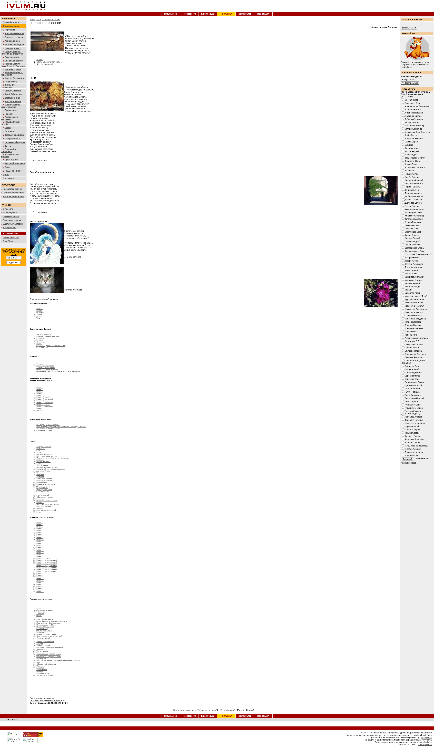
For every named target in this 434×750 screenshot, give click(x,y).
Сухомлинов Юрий (413, 385)
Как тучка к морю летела (46, 456)
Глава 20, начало (43, 558)
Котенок (39, 340)
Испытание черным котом (46, 501)
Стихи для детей (43, 638)
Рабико (39, 310)
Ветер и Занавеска (44, 480)
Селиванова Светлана (415, 354)
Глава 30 (40, 590)
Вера (7, 167)
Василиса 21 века (43, 506)
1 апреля (40, 614)
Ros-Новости (189, 14)
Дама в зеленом (43, 645)
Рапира (39, 309)
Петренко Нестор (413, 322)
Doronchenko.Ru (11, 237)
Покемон (40, 503)
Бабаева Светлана (414, 119)
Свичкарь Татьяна (413, 351)
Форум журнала (11, 26)
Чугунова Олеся (412, 436)
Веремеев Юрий (412, 161)
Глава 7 (39, 534)
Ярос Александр (412, 455)
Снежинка (40, 342)
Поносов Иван (411, 331)
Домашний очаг (12, 98)
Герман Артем (411, 174)
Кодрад (39, 316)
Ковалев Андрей (412, 241)
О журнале (8, 178)
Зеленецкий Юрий (413, 212)
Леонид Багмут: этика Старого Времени (13, 65)
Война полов (41, 670)
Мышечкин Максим (414, 302)
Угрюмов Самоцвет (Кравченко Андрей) (412, 412)
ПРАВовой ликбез (14, 171)
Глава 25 (40, 580)
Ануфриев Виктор (413, 116)
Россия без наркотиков (8, 150)
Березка (39, 499)
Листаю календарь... (44, 610)
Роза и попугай (42, 495)
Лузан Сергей (411, 270)
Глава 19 (40, 556)
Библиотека (11, 110)
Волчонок (40, 460)
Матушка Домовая (43, 334)
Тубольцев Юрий (413, 405)
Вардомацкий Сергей (415, 158)
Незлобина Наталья (414, 306)
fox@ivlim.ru (406, 67)
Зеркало (39, 364)
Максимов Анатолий (414, 277)
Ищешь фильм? (13, 48)
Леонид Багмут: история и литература (12, 52)
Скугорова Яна (412, 366)
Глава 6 (39, 532)
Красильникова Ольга (415, 251)
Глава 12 (40, 543)
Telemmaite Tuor (412, 103)
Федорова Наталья (414, 420)
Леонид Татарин (13, 90)
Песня (39, 59)
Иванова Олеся (412, 225)
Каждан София (412, 228)
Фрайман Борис (412, 430)
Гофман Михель (412, 187)
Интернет (9, 131)
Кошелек (40, 668)
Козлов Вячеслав (413, 245)
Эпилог (39, 410)
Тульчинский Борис (414, 408)
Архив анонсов (12, 41)
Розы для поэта (42, 673)
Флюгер (39, 508)
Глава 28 (40, 586)
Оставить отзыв (38, 701)
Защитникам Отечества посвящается (51, 621)
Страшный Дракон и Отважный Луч (50, 346)
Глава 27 (40, 584)
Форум (250, 710)
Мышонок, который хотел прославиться (52, 458)
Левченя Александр (414, 264)
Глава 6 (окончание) (44, 399)
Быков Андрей (411, 154)
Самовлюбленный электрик (47, 336)
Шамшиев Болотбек (414, 439)
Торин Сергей (411, 401)
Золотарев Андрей (414, 219)
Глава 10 (40, 539)
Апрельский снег (43, 471)
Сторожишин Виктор (415, 382)
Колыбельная (41, 629)
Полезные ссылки (12, 220)
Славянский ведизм (15, 142)
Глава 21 (40, 573)
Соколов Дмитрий (413, 372)
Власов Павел (411, 164)
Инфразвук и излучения (9, 118)
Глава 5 (39, 395)
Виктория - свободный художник (49, 647)
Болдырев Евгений (414, 138)
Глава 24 (40, 579)
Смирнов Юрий (412, 369)
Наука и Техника (13, 101)
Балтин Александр (14, 78)
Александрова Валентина (417, 106)
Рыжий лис (40, 449)
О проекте (8, 209)
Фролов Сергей (412, 433)
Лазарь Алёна (411, 261)
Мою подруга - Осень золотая (48, 623)
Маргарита (40, 666)
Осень (39, 616)
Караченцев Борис (413, 232)
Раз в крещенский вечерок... (48, 425)
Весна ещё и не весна (45, 653)
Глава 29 (40, 588)
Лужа (38, 452)
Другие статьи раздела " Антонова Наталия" (195, 710)
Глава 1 (39, 388)
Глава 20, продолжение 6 (46, 569)
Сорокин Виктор (412, 376)
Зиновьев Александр (414, 216)
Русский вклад (12, 57)
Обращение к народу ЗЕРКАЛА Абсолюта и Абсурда (58, 371)
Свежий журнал (11, 22)
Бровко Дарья (411, 142)
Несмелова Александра (416, 309)
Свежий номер (227, 710)
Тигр (38, 318)
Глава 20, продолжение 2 (46, 562)
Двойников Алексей (414, 196)
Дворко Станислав (413, 200)
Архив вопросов (408, 463)
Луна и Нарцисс (43, 465)
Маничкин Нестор (413, 280)
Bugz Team (8, 241)
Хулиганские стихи (44, 640)
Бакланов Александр (415, 125)
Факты (8, 146)
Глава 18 (40, 554)
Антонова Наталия (14, 33)
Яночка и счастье (43, 462)
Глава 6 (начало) (43, 397)
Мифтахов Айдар (413, 286)
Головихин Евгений (414, 180)
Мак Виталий (411, 274)
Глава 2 (39, 390)
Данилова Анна (412, 190)
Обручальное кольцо (45, 497)
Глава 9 (39, 408)
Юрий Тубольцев (13, 94)
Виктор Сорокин (13, 69)
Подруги (39, 671)
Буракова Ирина (412, 148)
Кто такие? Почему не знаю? (418, 254)
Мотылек (40, 475)
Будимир (409, 145)
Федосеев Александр (415, 423)
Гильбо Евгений (412, 177)
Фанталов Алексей (413, 417)
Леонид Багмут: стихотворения (11, 105)
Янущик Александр (414, 452)
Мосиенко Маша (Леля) (416, 296)
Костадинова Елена (14, 135)
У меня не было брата (45, 368)
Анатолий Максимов (15, 163)
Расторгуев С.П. (412, 341)
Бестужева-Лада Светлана (417, 132)
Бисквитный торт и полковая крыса (50, 469)
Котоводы (40, 632)
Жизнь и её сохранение (8, 86)
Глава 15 (40, 549)
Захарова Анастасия (415, 209)
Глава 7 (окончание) (44, 403)
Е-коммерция (207, 14)
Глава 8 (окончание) (44, 406)
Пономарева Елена (414, 328)
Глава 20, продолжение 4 (46, 566)
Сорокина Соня (412, 379)
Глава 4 (39, 393)
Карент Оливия (412, 235)
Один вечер (41, 649)
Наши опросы (10, 213)
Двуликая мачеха (43, 486)
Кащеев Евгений (412, 238)
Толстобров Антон (413, 395)
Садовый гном (42, 488)
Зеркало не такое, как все (46, 467)
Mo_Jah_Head (411, 100)
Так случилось (42, 651)
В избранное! (9, 227)
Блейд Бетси (411, 135)
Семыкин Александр (414, 357)
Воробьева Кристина (415, 167)
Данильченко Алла (413, 193)
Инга (38, 662)
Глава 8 (39, 536)
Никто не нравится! (414, 312)
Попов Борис (411, 335)
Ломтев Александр (413, 267)
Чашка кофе (41, 658)
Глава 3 (39, 391)
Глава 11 (39, 541)
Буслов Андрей (412, 151)
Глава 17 (40, 553)
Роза (38, 473)
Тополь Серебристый (45, 642)
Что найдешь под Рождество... (49, 428)
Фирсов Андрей (412, 426)
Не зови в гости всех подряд (48, 504)
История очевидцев (14, 45)
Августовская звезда (44, 619)
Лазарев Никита (13, 139)
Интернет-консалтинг (13, 196)
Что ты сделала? (44, 64)
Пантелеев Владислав (415, 319)
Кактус (39, 463)
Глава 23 (40, 577)
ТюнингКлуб (11, 82)
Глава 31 (40, 592)
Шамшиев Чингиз (413, 442)
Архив (6, 174)
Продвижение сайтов (13, 193)
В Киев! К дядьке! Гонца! (46, 634)
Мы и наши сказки (14, 61)
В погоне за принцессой (46, 510)
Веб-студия (263, 14)
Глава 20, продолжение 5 (46, 567)
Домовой (40, 476)
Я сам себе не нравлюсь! (416, 446)
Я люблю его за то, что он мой (49, 636)
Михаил (408, 290)
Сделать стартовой (13, 224)
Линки (8, 127)
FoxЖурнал (226, 14)
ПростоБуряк (11, 160)
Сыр (38, 450)
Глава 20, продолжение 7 (46, 571)
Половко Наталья (413, 325)
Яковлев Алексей (413, 449)
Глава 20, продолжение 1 (46, 560)
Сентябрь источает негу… (49, 62)
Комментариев (54, 701)
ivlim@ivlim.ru (425, 740)
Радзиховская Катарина (416, 338)
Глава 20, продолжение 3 (46, 564)
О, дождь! (40, 312)
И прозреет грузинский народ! (48, 655)
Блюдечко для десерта (45, 484)
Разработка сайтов (12, 189)
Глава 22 (40, 575)
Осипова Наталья (413, 315)
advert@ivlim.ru (425, 744)
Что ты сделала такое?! (46, 675)
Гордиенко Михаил (414, 183)
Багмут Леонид (412, 122)
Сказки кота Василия (44, 454)
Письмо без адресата (45, 627)
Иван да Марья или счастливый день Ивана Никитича (58, 660)
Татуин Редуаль (412, 392)
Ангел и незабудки (44, 478)
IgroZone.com (170, 14)
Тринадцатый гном (44, 490)
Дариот (39, 314)
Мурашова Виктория (414, 299)
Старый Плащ (42, 347)
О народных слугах (44, 630)
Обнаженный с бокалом (46, 664)
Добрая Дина (41, 482)
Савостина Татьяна (414, 344)
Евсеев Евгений (412, 206)
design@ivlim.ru (424, 742)
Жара (38, 608)
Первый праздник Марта (46, 625)
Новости (9, 114)
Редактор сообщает (14, 37)
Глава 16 (40, 551)
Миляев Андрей (412, 283)
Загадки (39, 643)
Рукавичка (40, 338)
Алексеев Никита (413, 109)
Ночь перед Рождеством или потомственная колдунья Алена (61, 427)
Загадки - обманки (43, 447)
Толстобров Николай (415, 398)
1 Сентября (41, 612)
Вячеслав (409, 171)
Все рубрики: (9, 30)
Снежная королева (44, 430)
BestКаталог (245, 14)
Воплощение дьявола (45, 366)
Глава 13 (40, 545)
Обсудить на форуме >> (42, 698)
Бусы (38, 512)
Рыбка (39, 344)
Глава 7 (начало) (43, 401)
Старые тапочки (43, 491)
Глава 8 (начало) (43, 404)
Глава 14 (40, 547)
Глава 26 (40, 582)
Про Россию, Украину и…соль (48, 657)
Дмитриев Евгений (413, 203)
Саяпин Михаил (412, 348)
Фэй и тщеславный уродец (47, 369)
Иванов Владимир (413, 222)
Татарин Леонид (412, 389)
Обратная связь (11, 216)
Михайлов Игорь (412, 293)
